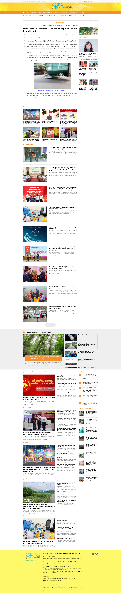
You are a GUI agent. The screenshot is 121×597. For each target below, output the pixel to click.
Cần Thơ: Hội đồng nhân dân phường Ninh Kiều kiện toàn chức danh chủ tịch (68, 140)
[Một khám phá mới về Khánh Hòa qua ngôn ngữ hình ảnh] (35, 234)
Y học (44, 12)
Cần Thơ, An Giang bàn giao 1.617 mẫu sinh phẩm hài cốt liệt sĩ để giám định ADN (63, 148)
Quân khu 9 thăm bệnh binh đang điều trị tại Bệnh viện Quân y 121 (82, 87)
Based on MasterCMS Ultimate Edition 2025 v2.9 (33, 595)
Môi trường (39, 12)
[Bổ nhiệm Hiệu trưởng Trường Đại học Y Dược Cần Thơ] (88, 45)
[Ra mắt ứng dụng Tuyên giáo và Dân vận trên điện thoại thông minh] (39, 385)
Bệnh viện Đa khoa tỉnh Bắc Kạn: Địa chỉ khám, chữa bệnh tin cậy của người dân (92, 479)
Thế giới (52, 12)
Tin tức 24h (59, 25)
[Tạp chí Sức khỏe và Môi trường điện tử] (60, 6)
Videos (82, 12)
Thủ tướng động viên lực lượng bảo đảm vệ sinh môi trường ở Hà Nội (86, 352)
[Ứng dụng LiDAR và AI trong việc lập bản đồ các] (43, 345)
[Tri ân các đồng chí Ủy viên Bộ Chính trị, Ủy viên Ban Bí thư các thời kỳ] (35, 274)
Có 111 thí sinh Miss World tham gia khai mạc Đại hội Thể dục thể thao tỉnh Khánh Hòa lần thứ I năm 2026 (31, 122)
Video (49, 332)
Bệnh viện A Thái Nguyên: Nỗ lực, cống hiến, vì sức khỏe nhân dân (91, 454)
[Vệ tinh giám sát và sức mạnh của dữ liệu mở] (71, 337)
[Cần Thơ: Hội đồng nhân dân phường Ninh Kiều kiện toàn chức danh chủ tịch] (68, 132)
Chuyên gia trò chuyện (70, 12)
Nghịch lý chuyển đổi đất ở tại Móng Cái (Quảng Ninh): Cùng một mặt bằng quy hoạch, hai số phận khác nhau (39, 506)
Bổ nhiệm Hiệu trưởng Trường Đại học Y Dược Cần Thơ (87, 53)
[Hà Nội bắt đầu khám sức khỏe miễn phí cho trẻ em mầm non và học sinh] (35, 214)
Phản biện (78, 12)
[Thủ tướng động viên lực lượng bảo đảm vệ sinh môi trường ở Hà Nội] (71, 354)
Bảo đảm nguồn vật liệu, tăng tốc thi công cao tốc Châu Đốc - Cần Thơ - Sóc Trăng (31, 140)
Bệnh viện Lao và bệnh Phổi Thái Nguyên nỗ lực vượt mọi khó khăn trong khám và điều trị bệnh (92, 437)
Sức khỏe (34, 12)
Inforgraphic (43, 332)
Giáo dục (44, 25)
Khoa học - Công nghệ (60, 12)
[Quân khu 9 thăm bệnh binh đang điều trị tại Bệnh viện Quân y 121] (83, 82)
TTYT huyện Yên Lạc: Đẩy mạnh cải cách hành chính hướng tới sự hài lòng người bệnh (91, 421)
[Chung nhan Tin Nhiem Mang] (49, 590)
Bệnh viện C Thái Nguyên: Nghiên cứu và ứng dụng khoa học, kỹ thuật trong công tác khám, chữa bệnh (91, 429)
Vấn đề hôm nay (28, 12)
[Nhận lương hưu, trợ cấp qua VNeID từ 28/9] (50, 132)
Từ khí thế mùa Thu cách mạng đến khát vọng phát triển (61, 15)
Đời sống (48, 12)
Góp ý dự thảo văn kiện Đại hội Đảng (70, 25)
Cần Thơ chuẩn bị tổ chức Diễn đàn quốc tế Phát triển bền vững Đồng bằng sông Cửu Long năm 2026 (62, 169)
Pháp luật (50, 25)
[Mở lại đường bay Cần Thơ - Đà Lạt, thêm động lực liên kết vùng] (35, 314)
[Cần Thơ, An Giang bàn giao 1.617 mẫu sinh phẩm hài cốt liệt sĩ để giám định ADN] (35, 154)
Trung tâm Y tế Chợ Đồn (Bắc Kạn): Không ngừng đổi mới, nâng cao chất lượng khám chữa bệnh (91, 471)
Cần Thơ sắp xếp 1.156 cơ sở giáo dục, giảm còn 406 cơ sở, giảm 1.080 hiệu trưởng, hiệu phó (65, 528)
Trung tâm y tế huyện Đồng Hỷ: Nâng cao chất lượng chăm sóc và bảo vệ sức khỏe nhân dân (92, 462)
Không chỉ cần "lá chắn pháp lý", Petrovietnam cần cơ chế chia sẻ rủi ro (65, 492)
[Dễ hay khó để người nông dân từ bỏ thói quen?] (71, 362)
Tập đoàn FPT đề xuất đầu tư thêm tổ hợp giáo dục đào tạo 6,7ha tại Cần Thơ (66, 538)
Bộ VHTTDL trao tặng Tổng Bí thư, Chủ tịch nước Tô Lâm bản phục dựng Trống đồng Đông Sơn (62, 188)
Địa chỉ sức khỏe (85, 408)
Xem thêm (50, 325)
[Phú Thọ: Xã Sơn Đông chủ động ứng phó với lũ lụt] (35, 294)
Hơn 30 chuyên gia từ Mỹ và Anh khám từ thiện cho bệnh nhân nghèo (91, 412)
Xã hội (54, 25)
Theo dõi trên (63, 34)
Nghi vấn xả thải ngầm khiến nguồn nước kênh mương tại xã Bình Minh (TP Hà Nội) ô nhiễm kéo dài (87, 344)
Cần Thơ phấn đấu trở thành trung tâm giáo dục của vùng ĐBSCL (65, 519)
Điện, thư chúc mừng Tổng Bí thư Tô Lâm (66, 392)
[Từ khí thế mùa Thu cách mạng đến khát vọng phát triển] (50, 114)
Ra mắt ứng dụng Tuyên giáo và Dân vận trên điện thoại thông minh (39, 398)
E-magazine (35, 332)
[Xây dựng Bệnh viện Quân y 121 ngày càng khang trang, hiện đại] (93, 64)
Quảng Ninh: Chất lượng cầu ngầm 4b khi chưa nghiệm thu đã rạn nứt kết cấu (90, 403)
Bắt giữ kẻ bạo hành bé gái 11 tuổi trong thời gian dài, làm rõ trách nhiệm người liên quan (93, 88)
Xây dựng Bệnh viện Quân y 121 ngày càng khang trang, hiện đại (93, 70)
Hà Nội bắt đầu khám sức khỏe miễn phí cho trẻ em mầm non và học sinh (62, 207)
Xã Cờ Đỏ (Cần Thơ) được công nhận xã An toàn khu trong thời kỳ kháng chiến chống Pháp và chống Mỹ (62, 248)
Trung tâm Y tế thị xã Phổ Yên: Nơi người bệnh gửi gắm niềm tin (91, 445)
